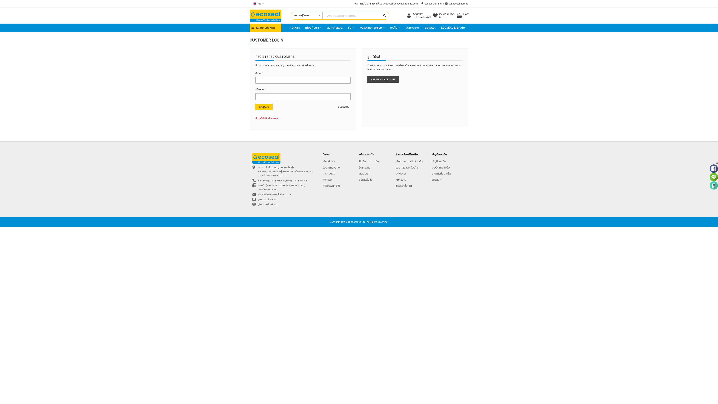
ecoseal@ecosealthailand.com (401, 3)
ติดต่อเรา (364, 173)
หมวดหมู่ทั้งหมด (265, 27)
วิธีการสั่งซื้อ (366, 179)
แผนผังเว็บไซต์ (403, 185)
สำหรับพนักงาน (331, 185)
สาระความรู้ (329, 173)
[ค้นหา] (385, 15)
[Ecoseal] (265, 16)
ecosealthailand (433, 3)
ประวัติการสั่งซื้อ (441, 167)
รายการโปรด (446, 16)
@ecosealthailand (458, 3)
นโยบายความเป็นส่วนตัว (409, 161)
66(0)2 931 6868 (368, 3)
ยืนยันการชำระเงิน (369, 161)
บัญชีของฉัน (439, 161)
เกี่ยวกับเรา (329, 161)
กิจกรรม (327, 179)
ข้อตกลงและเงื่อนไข (406, 167)
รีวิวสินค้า (437, 179)
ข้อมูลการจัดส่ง (331, 167)
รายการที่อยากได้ (441, 173)
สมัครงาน (400, 179)
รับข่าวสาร (364, 167)
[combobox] (338, 15)
